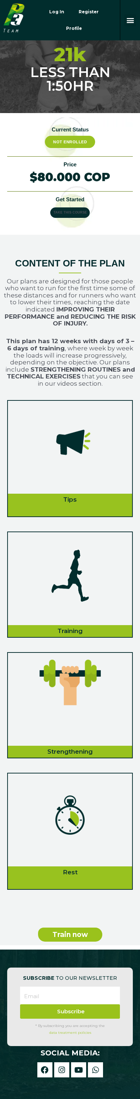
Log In (56, 11)
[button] (130, 20)
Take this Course (70, 212)
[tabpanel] (70, 590)
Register (89, 11)
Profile (74, 28)
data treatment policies (70, 1032)
